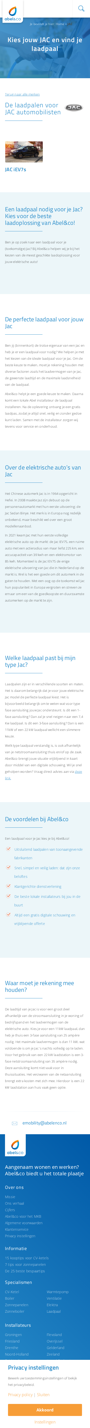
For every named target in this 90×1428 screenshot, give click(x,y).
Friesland (12, 1341)
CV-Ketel (12, 1291)
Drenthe (11, 1347)
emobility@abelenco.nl (44, 1122)
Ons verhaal (14, 1203)
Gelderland (55, 1347)
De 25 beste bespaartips (25, 1271)
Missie (10, 1196)
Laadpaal (54, 1311)
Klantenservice (16, 1229)
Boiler (9, 1298)
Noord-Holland (16, 1354)
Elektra (52, 1304)
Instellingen (45, 1422)
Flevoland (54, 1334)
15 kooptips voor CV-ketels (27, 1258)
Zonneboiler (14, 1311)
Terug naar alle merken (22, 94)
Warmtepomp (57, 1291)
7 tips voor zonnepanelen (25, 1264)
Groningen (13, 1334)
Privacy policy (20, 1395)
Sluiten (43, 1395)
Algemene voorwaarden (24, 1222)
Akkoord (45, 1410)
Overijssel (54, 1341)
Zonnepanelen (16, 1304)
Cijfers (10, 1209)
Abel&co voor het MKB (23, 1216)
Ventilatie (54, 1298)
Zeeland (53, 1354)
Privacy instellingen (20, 1235)
